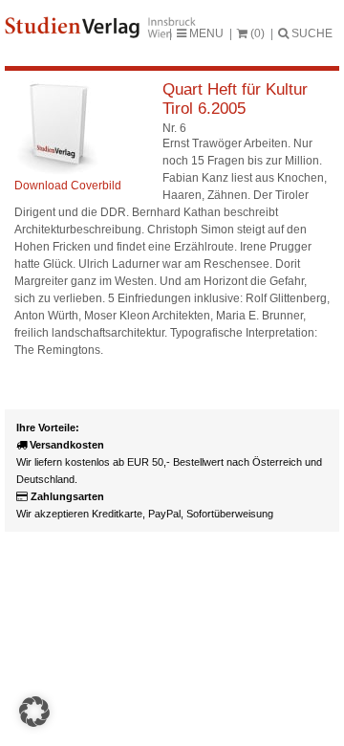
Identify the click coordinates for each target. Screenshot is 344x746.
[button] (34, 711)
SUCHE (311, 33)
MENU (205, 33)
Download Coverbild (67, 185)
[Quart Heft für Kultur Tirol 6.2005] (57, 172)
